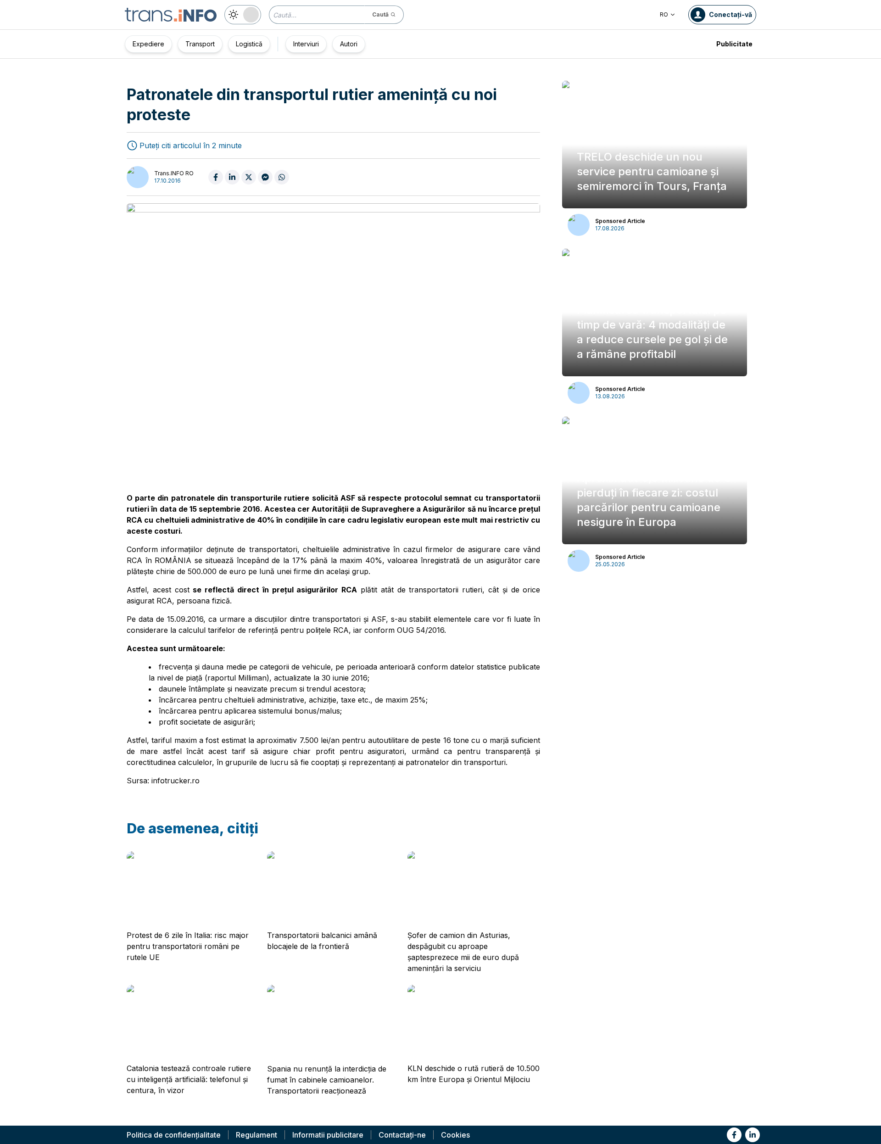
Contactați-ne (402, 1134)
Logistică (249, 44)
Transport (200, 44)
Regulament (256, 1134)
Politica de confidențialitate (174, 1134)
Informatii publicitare (327, 1134)
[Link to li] (752, 1134)
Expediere (148, 44)
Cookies (455, 1134)
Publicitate (734, 44)
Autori (348, 44)
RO (664, 14)
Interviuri (306, 44)
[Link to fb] (734, 1134)
